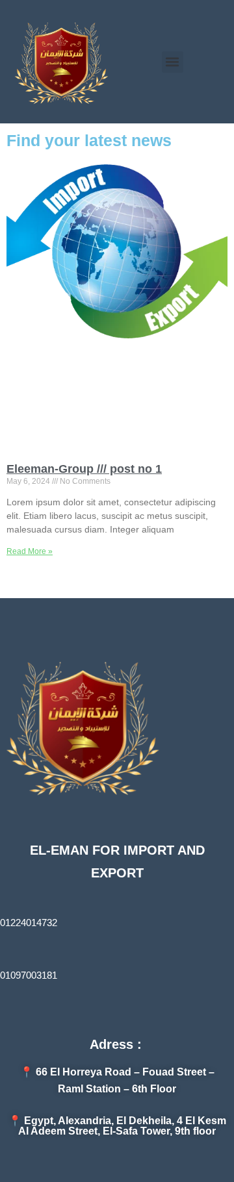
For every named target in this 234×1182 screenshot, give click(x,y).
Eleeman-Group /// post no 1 (84, 468)
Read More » (29, 551)
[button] (172, 62)
